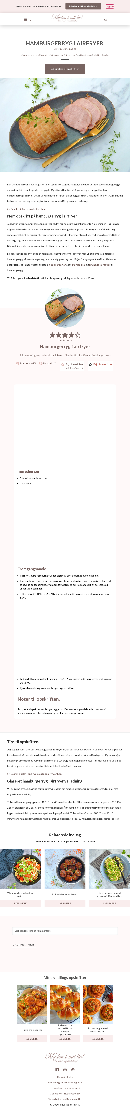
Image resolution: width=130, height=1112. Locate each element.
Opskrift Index (65, 1076)
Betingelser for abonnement (65, 1087)
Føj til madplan (74, 366)
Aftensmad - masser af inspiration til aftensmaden (42, 55)
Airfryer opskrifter (71, 55)
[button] (52, 334)
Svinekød (106, 55)
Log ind (110, 6)
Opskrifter (96, 55)
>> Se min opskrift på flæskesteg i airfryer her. (34, 773)
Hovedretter (85, 55)
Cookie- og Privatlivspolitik (65, 1093)
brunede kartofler (100, 264)
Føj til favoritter (102, 364)
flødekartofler (57, 264)
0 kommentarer (65, 49)
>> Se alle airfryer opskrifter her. (26, 208)
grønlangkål (78, 264)
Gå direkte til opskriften (65, 68)
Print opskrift (27, 363)
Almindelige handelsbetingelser (65, 1082)
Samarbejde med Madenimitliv (65, 1098)
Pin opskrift (49, 363)
